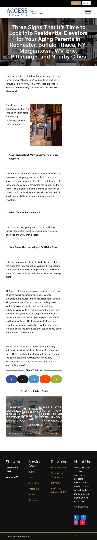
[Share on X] (22, 379)
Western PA (12, 477)
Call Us (75, 3)
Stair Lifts (56, 482)
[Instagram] (76, 522)
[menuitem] (76, 3)
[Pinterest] (82, 522)
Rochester (33, 494)
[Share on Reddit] (45, 379)
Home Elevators (59, 467)
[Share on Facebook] (11, 379)
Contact (86, 3)
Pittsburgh (33, 488)
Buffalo (32, 471)
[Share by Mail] (56, 379)
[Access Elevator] (24, 12)
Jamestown (34, 483)
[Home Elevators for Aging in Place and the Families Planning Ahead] (34, 416)
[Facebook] (83, 517)
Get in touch (18, 354)
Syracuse (33, 500)
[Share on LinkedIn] (33, 379)
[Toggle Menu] (88, 12)
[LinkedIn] (76, 517)
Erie (30, 477)
